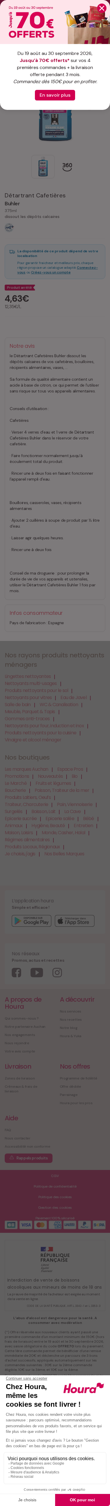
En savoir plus (55, 95)
